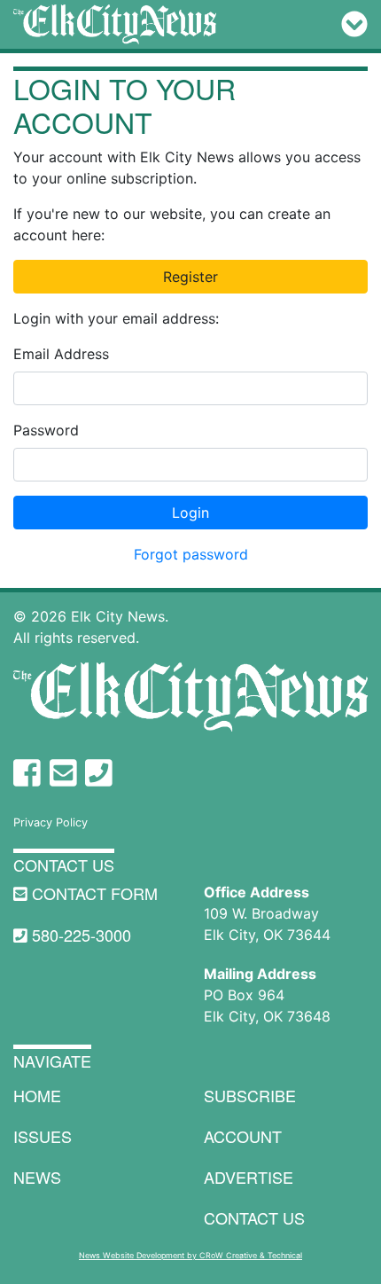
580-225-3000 (79, 934)
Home (37, 1095)
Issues (42, 1135)
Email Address (61, 354)
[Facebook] (27, 772)
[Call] (99, 772)
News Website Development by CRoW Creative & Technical (190, 1255)
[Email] (63, 772)
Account (243, 1135)
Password (46, 430)
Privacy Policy (50, 822)
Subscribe (250, 1095)
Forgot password (191, 554)
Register (190, 277)
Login (190, 512)
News (37, 1176)
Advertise (248, 1176)
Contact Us (63, 864)
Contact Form (92, 892)
